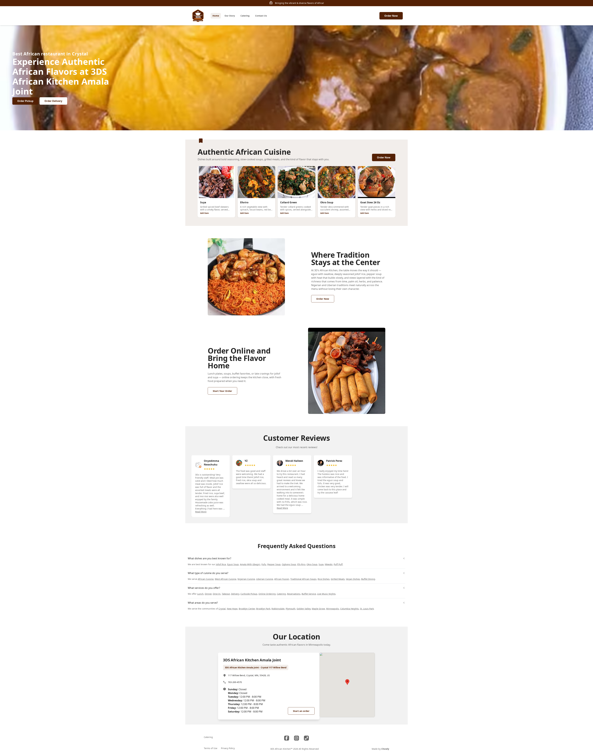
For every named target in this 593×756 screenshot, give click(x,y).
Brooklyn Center (247, 608)
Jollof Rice (221, 564)
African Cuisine (206, 579)
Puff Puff (338, 564)
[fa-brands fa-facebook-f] (286, 738)
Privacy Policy (228, 748)
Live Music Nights (326, 593)
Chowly (385, 748)
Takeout (226, 593)
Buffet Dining (368, 579)
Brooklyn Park (263, 608)
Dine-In (217, 593)
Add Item (204, 213)
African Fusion (281, 579)
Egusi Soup (233, 564)
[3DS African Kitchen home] (198, 15)
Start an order (301, 710)
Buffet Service (309, 593)
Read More (200, 511)
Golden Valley (304, 608)
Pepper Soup (274, 564)
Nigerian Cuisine (246, 579)
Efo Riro (301, 564)
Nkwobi (328, 564)
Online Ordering (267, 593)
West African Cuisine (225, 579)
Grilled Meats (338, 579)
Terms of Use (210, 748)
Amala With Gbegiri (250, 564)
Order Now (391, 15)
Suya (321, 564)
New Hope (232, 608)
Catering (281, 593)
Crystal (222, 608)
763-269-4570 (235, 682)
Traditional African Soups (303, 579)
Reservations (293, 593)
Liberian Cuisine (264, 579)
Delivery (235, 593)
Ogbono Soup (289, 564)
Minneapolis (332, 608)
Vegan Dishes (353, 579)
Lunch (200, 593)
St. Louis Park (367, 608)
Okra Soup (312, 564)
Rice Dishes (324, 579)
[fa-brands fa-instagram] (296, 738)
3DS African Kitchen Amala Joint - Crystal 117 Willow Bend (255, 667)
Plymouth (290, 608)
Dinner (208, 593)
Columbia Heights (349, 608)
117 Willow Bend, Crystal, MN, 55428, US (249, 675)
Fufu (263, 564)
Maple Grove (318, 608)
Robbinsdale (277, 608)
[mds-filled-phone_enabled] (306, 738)
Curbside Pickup (248, 593)
